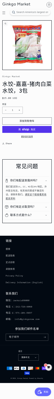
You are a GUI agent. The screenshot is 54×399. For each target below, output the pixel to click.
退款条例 (10, 269)
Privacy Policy (14, 276)
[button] (27, 181)
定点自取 (10, 262)
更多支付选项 (27, 137)
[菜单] (3, 12)
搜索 (8, 249)
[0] (48, 367)
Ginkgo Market (22, 378)
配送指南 (10, 255)
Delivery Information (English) (24, 282)
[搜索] (13, 12)
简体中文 (25, 357)
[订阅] (44, 337)
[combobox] (30, 12)
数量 (4, 104)
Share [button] (9, 143)
